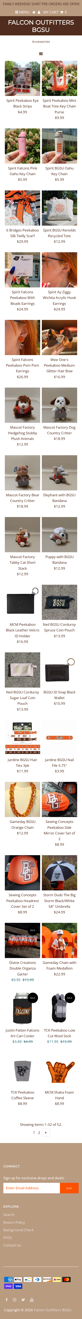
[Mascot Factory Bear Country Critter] (22, 472)
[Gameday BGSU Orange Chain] (22, 799)
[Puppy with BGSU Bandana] (59, 534)
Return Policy (14, 1222)
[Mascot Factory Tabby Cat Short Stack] (22, 534)
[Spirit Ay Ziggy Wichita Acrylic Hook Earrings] (59, 269)
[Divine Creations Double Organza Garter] (22, 940)
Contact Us (12, 1245)
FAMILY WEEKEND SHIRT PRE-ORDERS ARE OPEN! (41, 4)
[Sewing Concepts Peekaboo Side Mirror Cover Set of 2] (59, 799)
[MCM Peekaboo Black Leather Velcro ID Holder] (22, 602)
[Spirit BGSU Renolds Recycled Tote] (59, 208)
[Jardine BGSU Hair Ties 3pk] (22, 737)
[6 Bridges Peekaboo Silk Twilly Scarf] (22, 208)
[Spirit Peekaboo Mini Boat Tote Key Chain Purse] (59, 78)
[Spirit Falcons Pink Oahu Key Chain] (22, 146)
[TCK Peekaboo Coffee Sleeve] (22, 1070)
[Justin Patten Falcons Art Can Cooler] (22, 1008)
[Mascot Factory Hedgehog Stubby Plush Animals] (22, 405)
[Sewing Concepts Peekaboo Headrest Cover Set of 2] (22, 872)
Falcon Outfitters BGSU (41, 26)
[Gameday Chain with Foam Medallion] (59, 940)
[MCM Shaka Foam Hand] (59, 1070)
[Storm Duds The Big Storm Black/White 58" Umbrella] (59, 872)
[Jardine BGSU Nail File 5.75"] (59, 737)
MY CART (55, 12)
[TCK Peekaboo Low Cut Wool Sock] (59, 1008)
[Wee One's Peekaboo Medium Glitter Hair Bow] (59, 337)
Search (9, 1214)
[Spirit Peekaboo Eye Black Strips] (22, 78)
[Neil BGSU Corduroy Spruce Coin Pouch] (59, 602)
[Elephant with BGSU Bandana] (59, 472)
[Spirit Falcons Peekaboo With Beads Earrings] (22, 269)
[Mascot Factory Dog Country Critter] (59, 405)
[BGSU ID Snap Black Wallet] (59, 670)
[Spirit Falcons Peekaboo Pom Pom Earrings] (22, 337)
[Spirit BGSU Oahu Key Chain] (59, 146)
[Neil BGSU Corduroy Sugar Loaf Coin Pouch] (22, 670)
